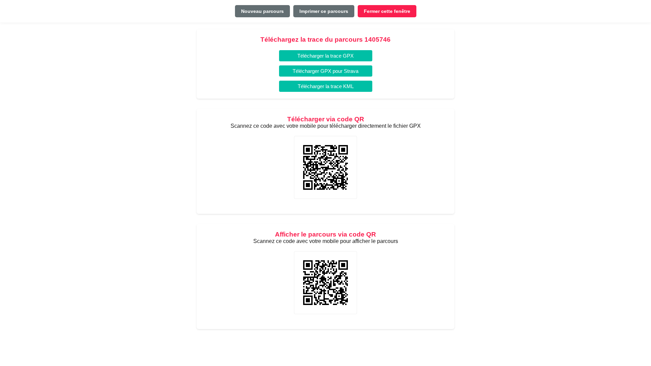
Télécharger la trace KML (326, 86)
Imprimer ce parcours (323, 11)
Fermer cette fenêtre (387, 11)
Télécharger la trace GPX (325, 56)
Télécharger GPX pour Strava (325, 71)
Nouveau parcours (262, 11)
